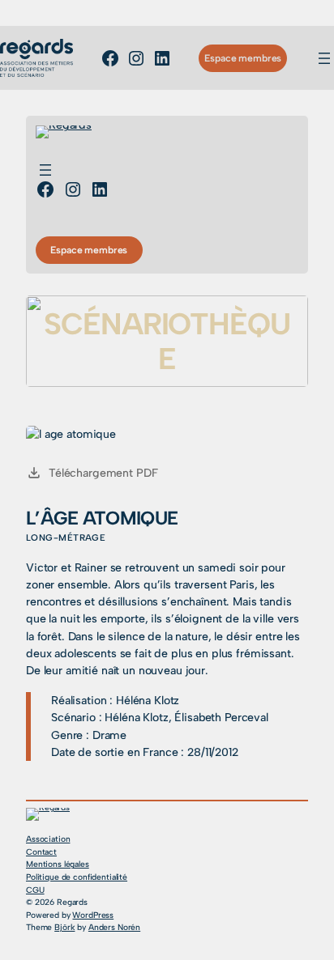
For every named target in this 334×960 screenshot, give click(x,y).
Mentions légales (57, 864)
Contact (41, 852)
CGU (35, 890)
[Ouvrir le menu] (324, 58)
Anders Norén (114, 927)
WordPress (92, 915)
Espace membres (242, 58)
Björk (64, 927)
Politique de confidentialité (76, 877)
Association (48, 839)
